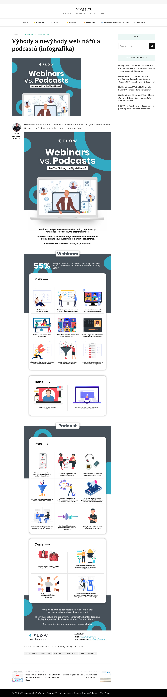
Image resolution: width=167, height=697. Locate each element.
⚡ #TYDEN (71, 22)
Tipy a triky (71, 653)
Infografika (31, 653)
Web (82, 653)
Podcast (58, 653)
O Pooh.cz (138, 22)
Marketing (45, 653)
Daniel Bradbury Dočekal (16, 136)
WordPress (104, 693)
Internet (29, 35)
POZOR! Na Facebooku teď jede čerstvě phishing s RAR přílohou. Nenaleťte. (136, 107)
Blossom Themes (81, 693)
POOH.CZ (83, 9)
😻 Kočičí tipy (89, 22)
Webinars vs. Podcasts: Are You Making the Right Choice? (55, 646)
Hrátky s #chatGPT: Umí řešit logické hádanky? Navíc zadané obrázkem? (134, 88)
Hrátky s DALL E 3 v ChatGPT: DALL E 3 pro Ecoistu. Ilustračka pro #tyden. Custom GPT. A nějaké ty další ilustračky (136, 79)
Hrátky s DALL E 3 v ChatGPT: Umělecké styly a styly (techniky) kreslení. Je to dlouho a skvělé (136, 98)
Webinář (92, 653)
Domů (25, 22)
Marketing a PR (42, 35)
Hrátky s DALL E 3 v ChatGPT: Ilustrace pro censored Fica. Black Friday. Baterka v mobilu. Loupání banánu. (136, 68)
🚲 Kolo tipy (55, 22)
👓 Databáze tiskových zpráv (114, 22)
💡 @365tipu (39, 22)
